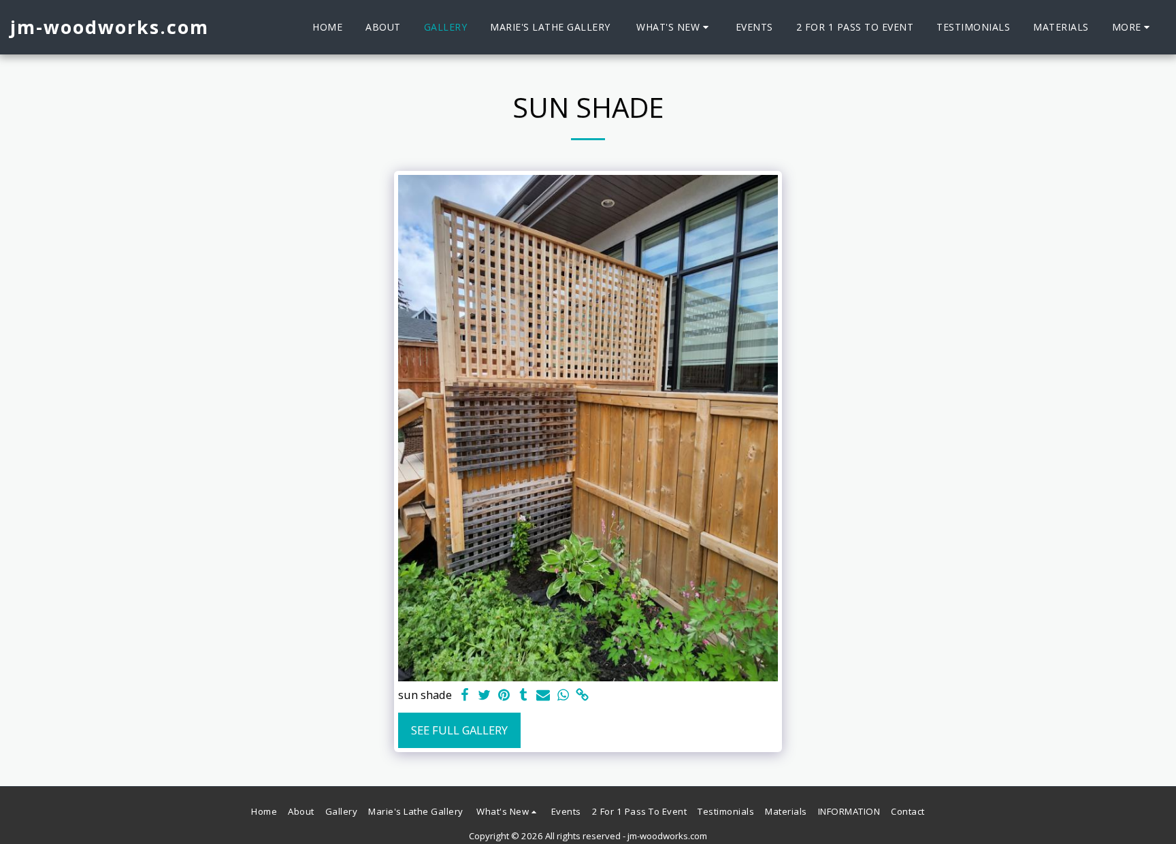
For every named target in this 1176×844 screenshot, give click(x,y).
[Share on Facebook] (464, 695)
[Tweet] (484, 695)
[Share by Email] (543, 695)
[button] (674, 27)
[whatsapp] (563, 695)
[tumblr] (524, 695)
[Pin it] (504, 695)
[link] (583, 695)
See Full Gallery (459, 730)
